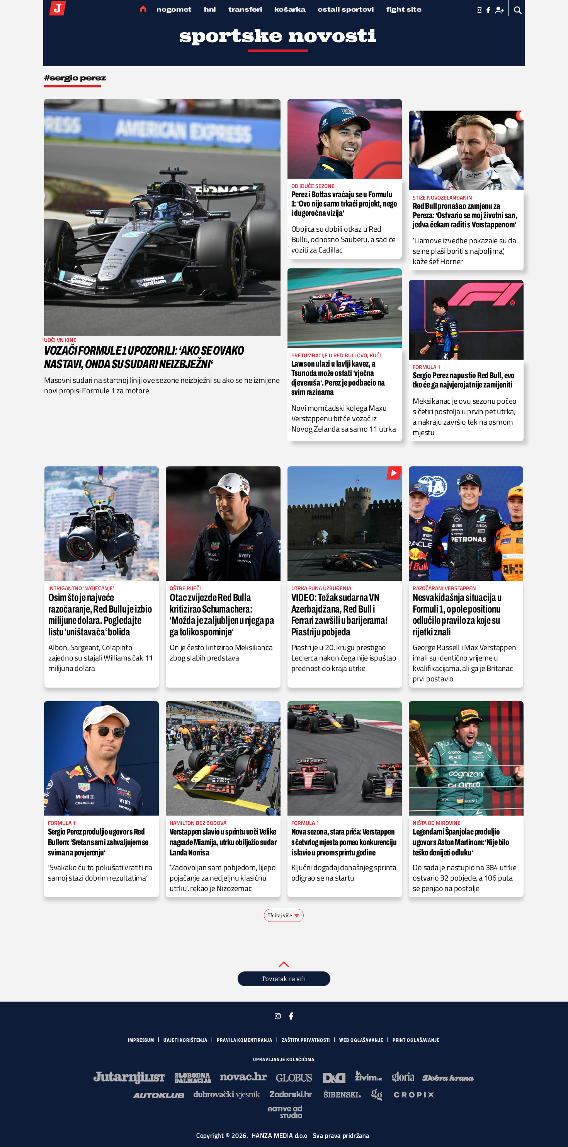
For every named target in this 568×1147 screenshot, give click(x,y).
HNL (210, 9)
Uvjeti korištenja (185, 1040)
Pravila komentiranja (244, 1040)
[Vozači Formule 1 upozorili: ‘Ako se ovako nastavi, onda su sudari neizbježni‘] (162, 217)
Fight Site (404, 9)
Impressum (141, 1040)
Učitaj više (280, 915)
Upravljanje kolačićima (284, 1059)
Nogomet (174, 9)
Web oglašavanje (361, 1040)
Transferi (245, 9)
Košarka (289, 9)
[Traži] (518, 10)
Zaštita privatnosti (306, 1040)
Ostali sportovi (346, 9)
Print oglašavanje (416, 1040)
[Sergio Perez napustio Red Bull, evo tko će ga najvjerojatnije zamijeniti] (466, 320)
